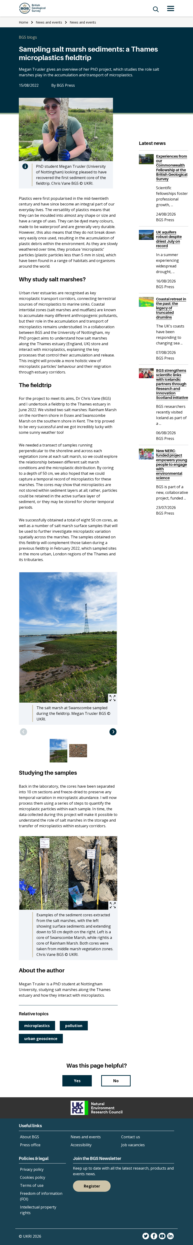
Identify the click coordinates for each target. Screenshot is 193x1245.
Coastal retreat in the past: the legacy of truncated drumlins (171, 308)
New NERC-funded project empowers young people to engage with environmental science (171, 464)
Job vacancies (133, 1144)
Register (92, 1186)
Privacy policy (32, 1169)
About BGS (29, 1136)
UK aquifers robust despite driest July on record (169, 239)
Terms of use (32, 1185)
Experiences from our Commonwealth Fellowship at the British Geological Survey (171, 167)
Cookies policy (32, 1177)
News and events (49, 22)
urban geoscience (40, 1038)
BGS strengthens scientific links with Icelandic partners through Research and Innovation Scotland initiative (172, 384)
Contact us (130, 1136)
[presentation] (23, 731)
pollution (73, 1025)
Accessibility (81, 1144)
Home (23, 22)
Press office (30, 1144)
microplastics (37, 1025)
